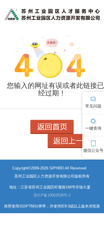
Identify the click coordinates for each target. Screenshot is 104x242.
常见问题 (93, 106)
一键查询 (93, 128)
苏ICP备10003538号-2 (52, 195)
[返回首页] (52, 126)
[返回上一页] (72, 141)
